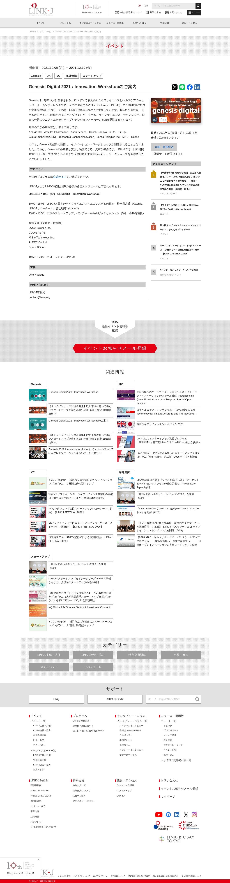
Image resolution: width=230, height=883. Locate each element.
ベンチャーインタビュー (131, 750)
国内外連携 (36, 801)
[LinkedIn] (177, 814)
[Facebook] (168, 814)
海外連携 (71, 75)
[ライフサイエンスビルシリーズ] (163, 825)
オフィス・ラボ (124, 790)
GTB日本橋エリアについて (43, 827)
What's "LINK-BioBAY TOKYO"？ (88, 731)
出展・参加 (181, 654)
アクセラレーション (173, 745)
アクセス (121, 796)
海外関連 (168, 740)
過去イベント (49, 667)
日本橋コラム (125, 735)
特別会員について (81, 790)
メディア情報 (170, 735)
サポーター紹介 (38, 806)
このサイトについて (82, 876)
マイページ (168, 796)
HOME (33, 32)
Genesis (36, 75)
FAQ (56, 699)
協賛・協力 (169, 754)
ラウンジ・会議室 (125, 785)
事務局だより (125, 740)
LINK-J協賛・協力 (93, 654)
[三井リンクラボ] (189, 825)
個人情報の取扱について (191, 876)
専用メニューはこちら (83, 801)
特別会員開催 (137, 654)
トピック (168, 725)
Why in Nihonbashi (40, 790)
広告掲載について (118, 876)
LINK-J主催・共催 (49, 654)
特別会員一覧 (79, 785)
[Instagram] (194, 814)
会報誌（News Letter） (130, 730)
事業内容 (35, 811)
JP (139, 5)
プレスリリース (171, 730)
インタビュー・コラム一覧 (132, 721)
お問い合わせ (115, 699)
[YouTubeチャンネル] (158, 814)
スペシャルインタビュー (131, 725)
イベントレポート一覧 (43, 750)
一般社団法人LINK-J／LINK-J (44, 9)
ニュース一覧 (168, 721)
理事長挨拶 (36, 785)
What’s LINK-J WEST (41, 796)
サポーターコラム (128, 754)
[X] (186, 814)
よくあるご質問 (64, 876)
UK (49, 75)
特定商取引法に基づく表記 (139, 876)
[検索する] (198, 6)
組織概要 (35, 816)
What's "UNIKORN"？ (83, 726)
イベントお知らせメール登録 (179, 788)
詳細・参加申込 (164, 146)
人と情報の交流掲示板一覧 (176, 760)
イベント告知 (170, 750)
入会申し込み (79, 796)
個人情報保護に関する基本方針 (165, 876)
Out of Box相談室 (81, 721)
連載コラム (124, 745)
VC (58, 75)
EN (146, 5)
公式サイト (59, 176)
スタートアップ (91, 75)
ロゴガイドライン (100, 876)
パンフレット (37, 822)
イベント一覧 (45, 32)
